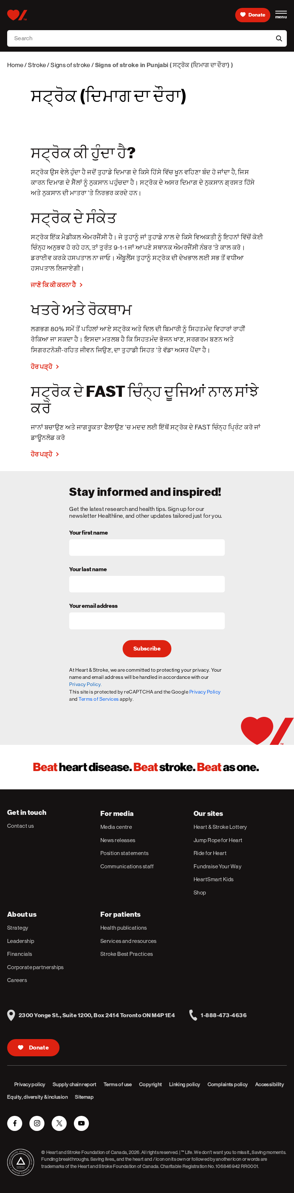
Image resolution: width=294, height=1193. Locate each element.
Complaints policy (228, 1084)
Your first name (88, 533)
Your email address (93, 606)
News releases (118, 840)
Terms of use (118, 1084)
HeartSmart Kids (214, 879)
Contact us (20, 826)
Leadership (20, 941)
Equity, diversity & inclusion (37, 1097)
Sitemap (84, 1097)
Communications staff (126, 866)
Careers (17, 980)
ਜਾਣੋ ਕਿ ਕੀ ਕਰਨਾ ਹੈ (53, 285)
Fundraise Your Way (217, 866)
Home (15, 65)
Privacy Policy (205, 692)
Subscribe (147, 648)
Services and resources (128, 941)
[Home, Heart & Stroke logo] (17, 15)
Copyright (150, 1084)
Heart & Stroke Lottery (220, 827)
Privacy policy (30, 1084)
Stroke (37, 65)
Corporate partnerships (35, 967)
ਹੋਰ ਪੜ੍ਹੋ (41, 366)
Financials (19, 954)
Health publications (123, 928)
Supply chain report (74, 1084)
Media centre (116, 827)
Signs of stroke (70, 65)
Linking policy (184, 1084)
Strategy (17, 928)
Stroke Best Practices (126, 954)
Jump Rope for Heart (218, 840)
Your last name (88, 570)
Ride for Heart (210, 853)
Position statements (124, 853)
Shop (200, 892)
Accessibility (269, 1084)
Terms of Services (99, 699)
